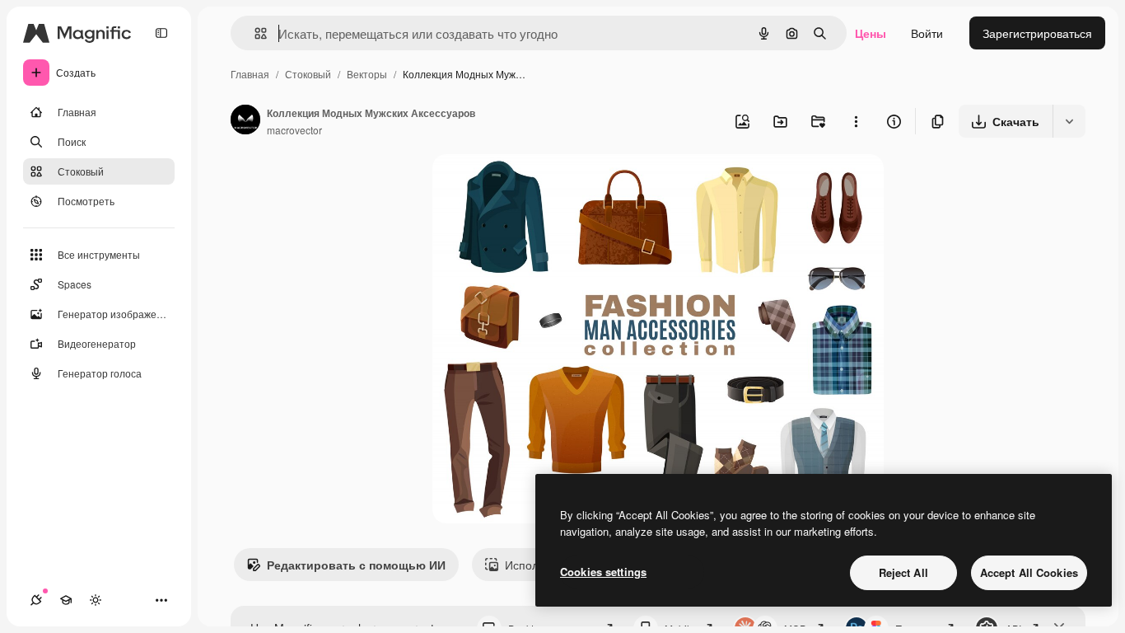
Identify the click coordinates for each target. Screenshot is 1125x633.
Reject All (903, 572)
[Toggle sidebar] (161, 33)
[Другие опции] (855, 121)
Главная (250, 74)
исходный (543, 186)
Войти (927, 33)
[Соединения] (36, 600)
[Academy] (66, 600)
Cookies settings (603, 571)
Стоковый (308, 74)
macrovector (294, 130)
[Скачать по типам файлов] (1069, 121)
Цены (870, 33)
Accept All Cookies (1029, 572)
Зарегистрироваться (1037, 33)
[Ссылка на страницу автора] (245, 121)
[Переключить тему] (95, 600)
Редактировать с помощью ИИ (356, 564)
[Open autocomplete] (254, 33)
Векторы (367, 74)
